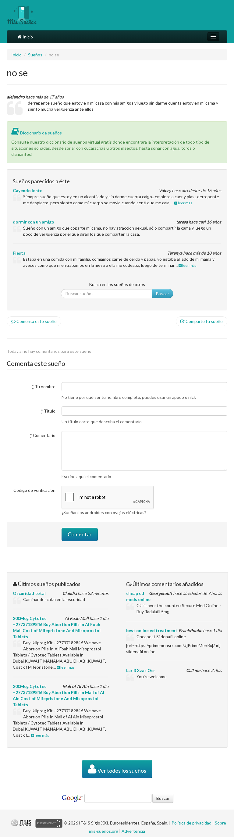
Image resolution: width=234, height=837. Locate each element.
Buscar (162, 293)
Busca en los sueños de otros (117, 284)
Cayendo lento (28, 190)
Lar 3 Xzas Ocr (140, 670)
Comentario (42, 435)
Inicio (27, 36)
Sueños (35, 54)
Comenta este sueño (36, 321)
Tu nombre (43, 386)
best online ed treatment (151, 630)
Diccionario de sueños (40, 132)
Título (48, 410)
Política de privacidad (191, 822)
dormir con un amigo (33, 221)
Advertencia (133, 831)
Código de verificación (34, 490)
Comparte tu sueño (204, 321)
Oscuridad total (29, 593)
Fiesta (19, 253)
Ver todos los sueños (121, 770)
